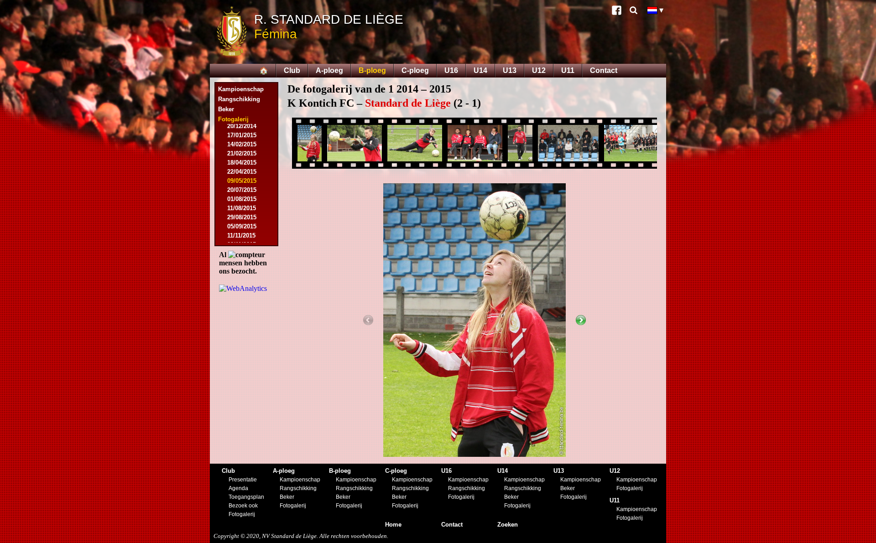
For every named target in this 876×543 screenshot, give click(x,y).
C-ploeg (415, 70)
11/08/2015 (241, 208)
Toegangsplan (246, 497)
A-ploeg (329, 70)
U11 (567, 70)
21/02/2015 (241, 153)
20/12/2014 (241, 126)
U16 (451, 70)
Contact (603, 70)
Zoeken (507, 524)
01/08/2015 (241, 199)
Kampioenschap (241, 89)
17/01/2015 (241, 135)
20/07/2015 (241, 189)
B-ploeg (372, 70)
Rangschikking (239, 99)
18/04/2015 (241, 162)
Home (393, 524)
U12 (539, 70)
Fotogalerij (242, 514)
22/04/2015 (241, 171)
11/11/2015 (241, 235)
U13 (509, 70)
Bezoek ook (243, 505)
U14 (480, 70)
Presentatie (243, 479)
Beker (226, 109)
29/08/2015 (241, 217)
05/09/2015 (241, 226)
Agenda (238, 488)
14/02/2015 (241, 144)
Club (292, 70)
